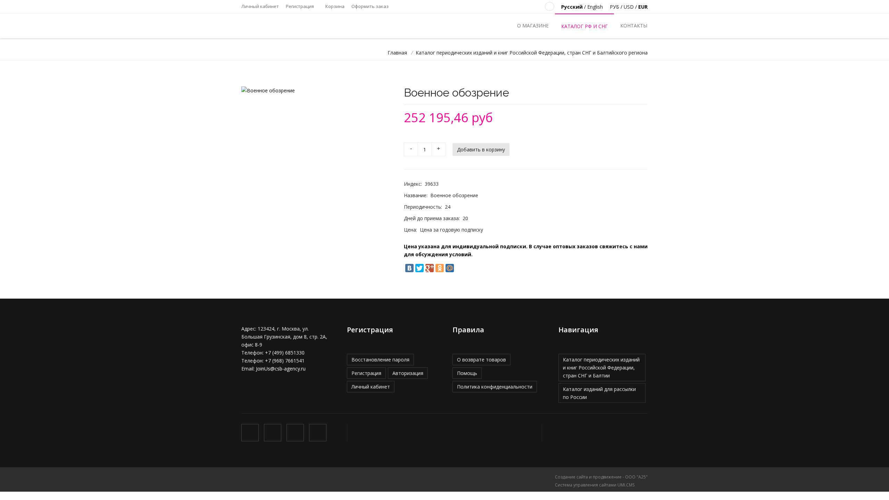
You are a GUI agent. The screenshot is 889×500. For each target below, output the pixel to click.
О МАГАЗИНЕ (533, 25)
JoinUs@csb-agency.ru (281, 368)
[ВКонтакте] (409, 268)
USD (629, 6)
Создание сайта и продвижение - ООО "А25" (601, 477)
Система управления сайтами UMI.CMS (594, 485)
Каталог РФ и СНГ (584, 26)
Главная (397, 52)
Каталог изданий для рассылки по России (599, 393)
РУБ (614, 6)
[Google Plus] (429, 268)
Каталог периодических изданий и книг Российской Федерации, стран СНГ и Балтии (601, 367)
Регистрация (300, 6)
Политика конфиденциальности (494, 386)
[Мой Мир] (450, 268)
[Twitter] (419, 268)
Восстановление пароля (380, 359)
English (595, 6)
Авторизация (407, 373)
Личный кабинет (260, 6)
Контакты (633, 25)
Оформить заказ (370, 6)
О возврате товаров (481, 359)
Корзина (334, 6)
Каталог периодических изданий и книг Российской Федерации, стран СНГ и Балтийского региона (532, 52)
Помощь (467, 373)
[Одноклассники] (439, 268)
